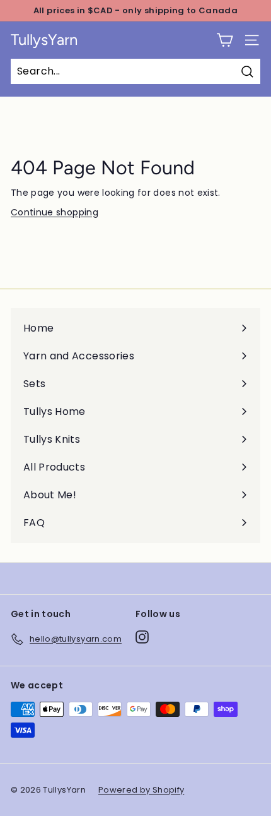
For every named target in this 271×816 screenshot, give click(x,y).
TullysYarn (44, 40)
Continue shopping (54, 212)
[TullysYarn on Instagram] (142, 637)
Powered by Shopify (141, 790)
